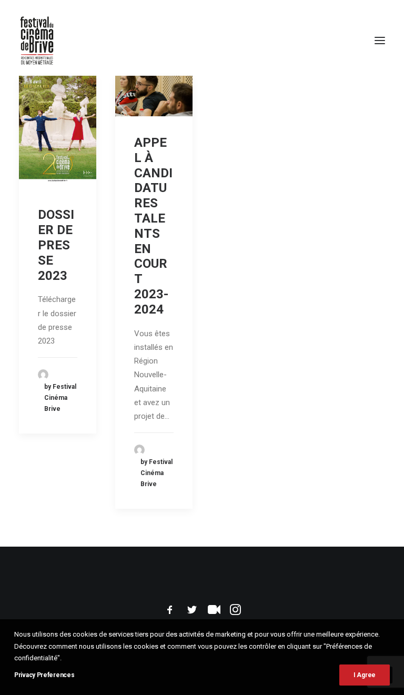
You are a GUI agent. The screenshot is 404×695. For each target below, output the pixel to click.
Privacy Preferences (44, 675)
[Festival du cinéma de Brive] (37, 40)
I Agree (365, 675)
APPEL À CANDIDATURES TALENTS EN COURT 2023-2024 (153, 226)
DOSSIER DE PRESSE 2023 (56, 245)
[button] (380, 40)
